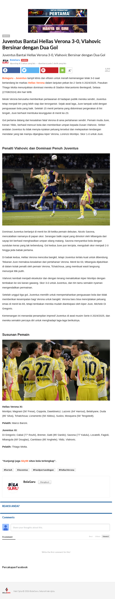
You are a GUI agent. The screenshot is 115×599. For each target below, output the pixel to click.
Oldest (97, 536)
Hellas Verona (36, 82)
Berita (6, 36)
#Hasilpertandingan (43, 469)
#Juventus (22, 469)
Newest (106, 536)
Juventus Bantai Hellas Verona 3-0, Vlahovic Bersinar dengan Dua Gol (51, 44)
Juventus (21, 78)
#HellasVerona (66, 469)
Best (91, 536)
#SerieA (8, 469)
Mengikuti (44, 482)
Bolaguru (7, 78)
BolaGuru (15, 59)
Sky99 (24, 461)
